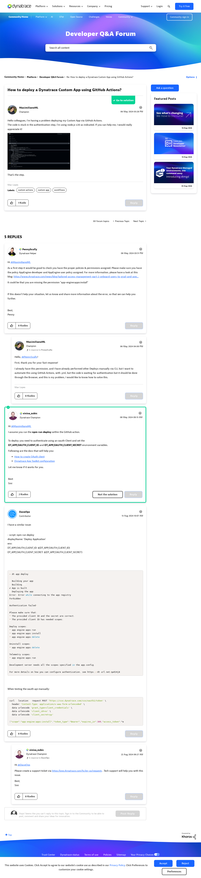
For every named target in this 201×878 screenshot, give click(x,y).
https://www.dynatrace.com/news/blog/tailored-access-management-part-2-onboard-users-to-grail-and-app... (76, 276)
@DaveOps (24, 764)
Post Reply (128, 813)
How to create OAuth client (29, 456)
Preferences (174, 871)
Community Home (18, 17)
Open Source (76, 17)
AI (52, 17)
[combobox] (100, 48)
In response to (40, 350)
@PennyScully (29, 357)
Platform (40, 17)
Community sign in (179, 17)
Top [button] (10, 835)
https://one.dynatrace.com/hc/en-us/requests (77, 770)
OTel (61, 17)
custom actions (25, 190)
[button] (163, 863)
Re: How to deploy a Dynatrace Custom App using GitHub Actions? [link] (100, 77)
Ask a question (165, 88)
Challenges (94, 17)
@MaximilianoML (21, 262)
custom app (43, 190)
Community (124, 17)
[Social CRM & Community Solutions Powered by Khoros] (189, 836)
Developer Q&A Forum (51, 77)
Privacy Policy (117, 865)
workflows (59, 190)
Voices (109, 17)
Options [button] (190, 77)
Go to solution (125, 100)
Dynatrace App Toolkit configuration (34, 461)
